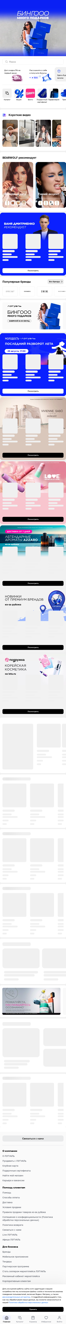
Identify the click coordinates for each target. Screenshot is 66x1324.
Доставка (7, 1234)
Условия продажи (11, 1239)
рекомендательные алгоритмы (16, 1297)
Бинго (30, 100)
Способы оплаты (11, 1230)
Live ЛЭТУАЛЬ (9, 1267)
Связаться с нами (11, 1262)
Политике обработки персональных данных (28, 1302)
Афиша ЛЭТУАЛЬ (11, 1272)
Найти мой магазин (12, 1208)
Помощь (6, 1225)
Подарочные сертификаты (16, 1203)
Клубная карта (10, 1198)
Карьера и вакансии (13, 1212)
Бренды (6, 1284)
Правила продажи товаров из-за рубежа (24, 1244)
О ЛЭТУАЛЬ (8, 1188)
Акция (18, 100)
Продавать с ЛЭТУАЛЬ (14, 1193)
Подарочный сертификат (42, 101)
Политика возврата (12, 1257)
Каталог (7, 100)
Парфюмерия (53, 100)
